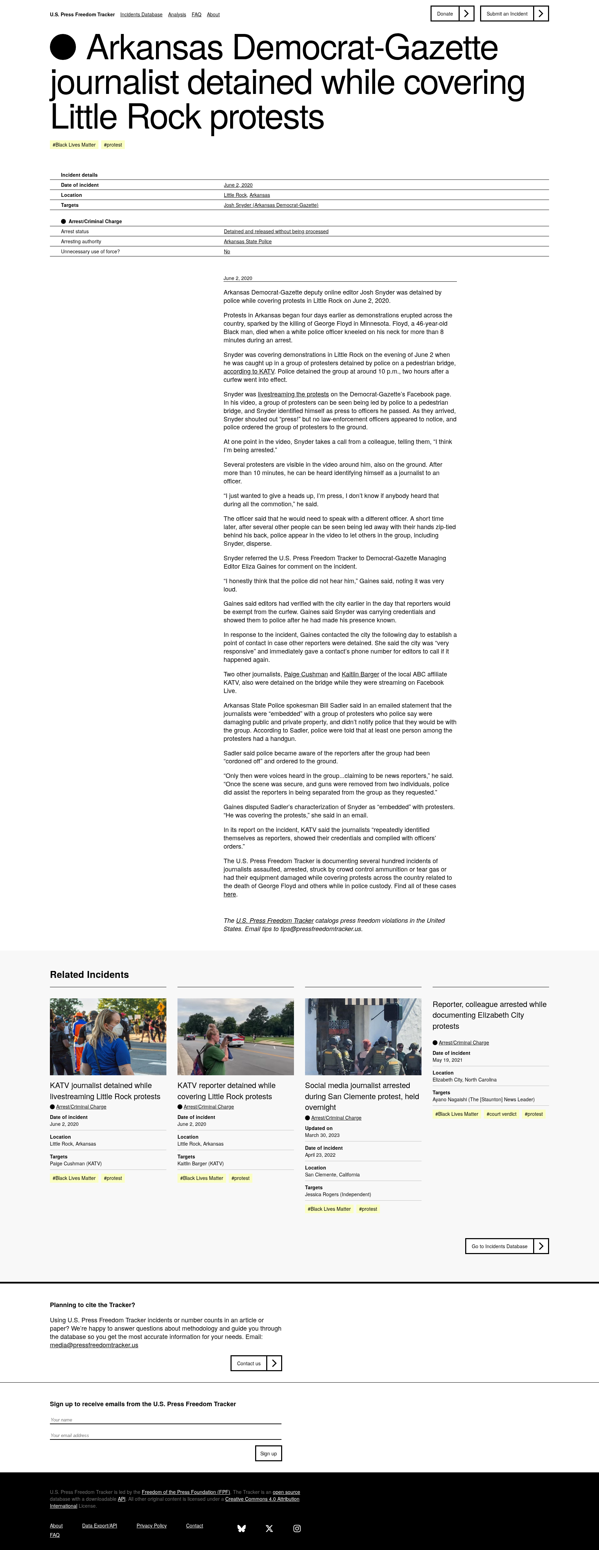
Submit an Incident (507, 13)
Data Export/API (99, 1525)
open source (286, 1491)
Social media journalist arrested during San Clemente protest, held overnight (362, 1095)
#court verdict (501, 1113)
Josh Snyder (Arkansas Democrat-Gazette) (271, 204)
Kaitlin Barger (360, 673)
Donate (445, 13)
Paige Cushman (306, 673)
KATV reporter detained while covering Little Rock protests (226, 1090)
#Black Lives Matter (74, 144)
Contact (194, 1525)
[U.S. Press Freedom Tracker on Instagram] (297, 1529)
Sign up (268, 1453)
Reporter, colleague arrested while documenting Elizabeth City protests (490, 1014)
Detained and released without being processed (276, 231)
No (227, 251)
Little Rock (235, 194)
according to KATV (249, 370)
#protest (113, 144)
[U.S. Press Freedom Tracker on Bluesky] (241, 1529)
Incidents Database (141, 14)
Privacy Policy (152, 1525)
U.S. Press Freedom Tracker (82, 14)
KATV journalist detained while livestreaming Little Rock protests (105, 1090)
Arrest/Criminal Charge (95, 221)
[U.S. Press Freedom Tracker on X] (269, 1529)
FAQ (196, 14)
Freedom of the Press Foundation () (186, 1491)
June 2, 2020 (238, 184)
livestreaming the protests (293, 393)
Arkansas (260, 194)
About (213, 14)
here (230, 893)
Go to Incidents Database (500, 1246)
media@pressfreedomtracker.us (94, 1344)
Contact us (249, 1363)
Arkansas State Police (248, 241)
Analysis (177, 14)
